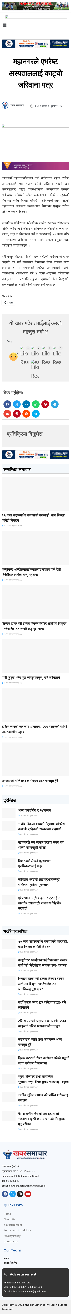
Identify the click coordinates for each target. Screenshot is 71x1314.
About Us (9, 1219)
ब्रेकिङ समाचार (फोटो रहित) (15, 561)
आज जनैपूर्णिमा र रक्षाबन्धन (34, 810)
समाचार (7, 507)
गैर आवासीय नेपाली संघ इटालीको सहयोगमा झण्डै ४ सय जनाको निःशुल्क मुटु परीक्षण (41, 1119)
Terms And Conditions (18, 1230)
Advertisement (13, 1225)
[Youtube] (27, 1194)
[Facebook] (5, 1194)
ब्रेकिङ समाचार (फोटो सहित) (15, 719)
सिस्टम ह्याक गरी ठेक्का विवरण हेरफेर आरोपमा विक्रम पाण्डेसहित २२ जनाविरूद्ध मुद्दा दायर (41, 984)
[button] (7, 404)
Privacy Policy (12, 1236)
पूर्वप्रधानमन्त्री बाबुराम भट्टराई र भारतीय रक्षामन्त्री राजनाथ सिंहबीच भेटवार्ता (39, 903)
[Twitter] (12, 1194)
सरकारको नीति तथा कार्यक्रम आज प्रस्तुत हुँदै (30, 781)
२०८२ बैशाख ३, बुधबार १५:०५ (12, 525)
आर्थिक (7, 773)
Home (7, 1214)
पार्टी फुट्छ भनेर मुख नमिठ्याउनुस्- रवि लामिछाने (31, 677)
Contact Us (11, 1241)
